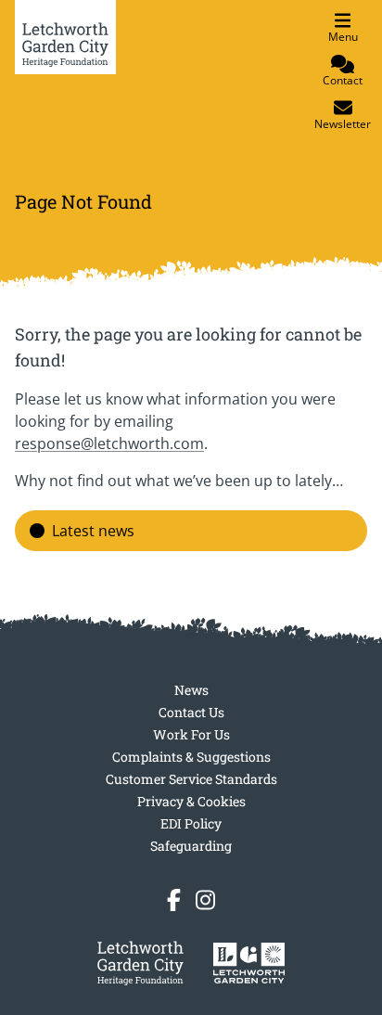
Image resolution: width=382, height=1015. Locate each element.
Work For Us (191, 734)
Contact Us (191, 712)
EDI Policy (191, 823)
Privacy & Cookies (191, 801)
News (191, 690)
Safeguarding (191, 845)
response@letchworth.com (109, 443)
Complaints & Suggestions (191, 756)
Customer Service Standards (191, 779)
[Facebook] (174, 900)
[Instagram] (205, 900)
